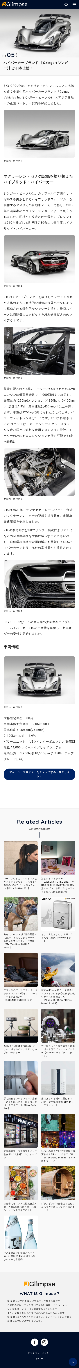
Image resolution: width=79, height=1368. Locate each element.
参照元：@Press (13, 286)
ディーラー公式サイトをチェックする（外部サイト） (39, 774)
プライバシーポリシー (39, 1353)
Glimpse (15, 5)
